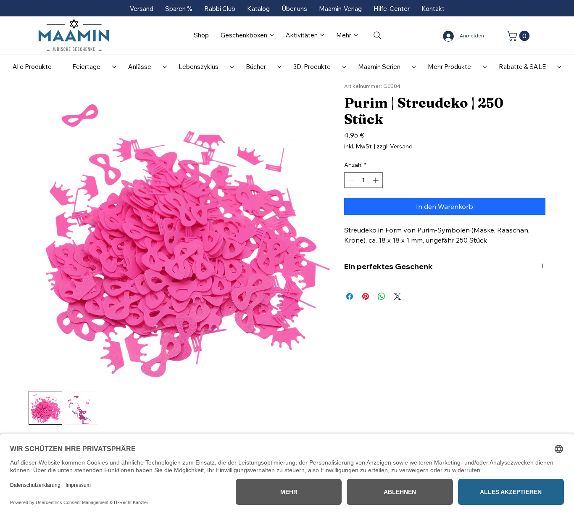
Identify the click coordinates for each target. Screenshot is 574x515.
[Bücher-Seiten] (279, 67)
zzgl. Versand (395, 146)
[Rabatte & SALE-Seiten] (559, 67)
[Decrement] (350, 180)
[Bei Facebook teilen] (350, 296)
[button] (519, 36)
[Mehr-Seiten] (356, 35)
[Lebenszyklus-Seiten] (232, 67)
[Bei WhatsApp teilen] (382, 296)
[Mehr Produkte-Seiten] (485, 67)
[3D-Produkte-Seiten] (344, 67)
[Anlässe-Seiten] (165, 67)
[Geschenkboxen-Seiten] (272, 35)
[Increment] (376, 180)
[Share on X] (397, 296)
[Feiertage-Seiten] (114, 67)
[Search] (377, 35)
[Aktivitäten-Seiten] (322, 35)
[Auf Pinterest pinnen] (366, 296)
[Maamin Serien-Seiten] (414, 67)
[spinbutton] (363, 180)
